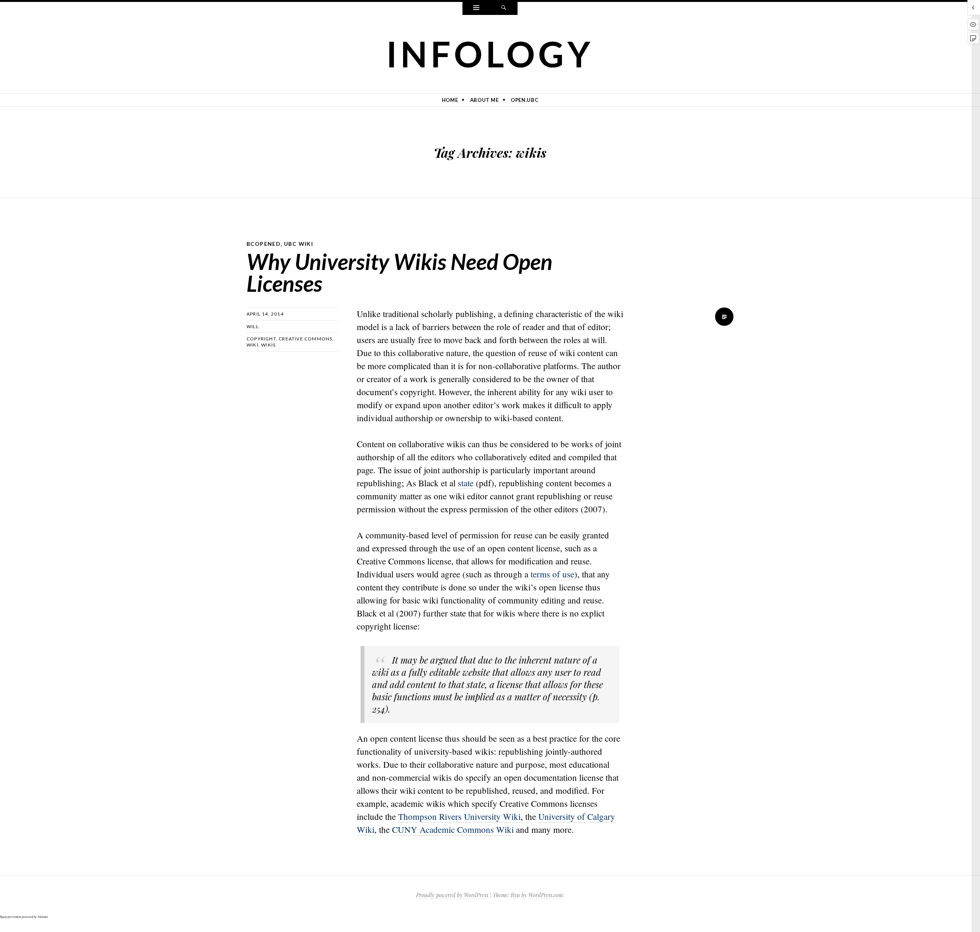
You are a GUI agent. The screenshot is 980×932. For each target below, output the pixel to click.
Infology (490, 54)
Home (450, 100)
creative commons (305, 339)
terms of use (552, 574)
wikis (268, 345)
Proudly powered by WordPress (452, 895)
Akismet (43, 917)
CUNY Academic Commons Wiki (453, 829)
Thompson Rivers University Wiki (459, 816)
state (466, 483)
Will (253, 326)
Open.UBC (524, 100)
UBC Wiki (298, 243)
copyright (261, 339)
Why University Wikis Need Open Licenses (399, 272)
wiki (252, 345)
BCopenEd (264, 243)
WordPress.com (545, 895)
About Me (484, 100)
